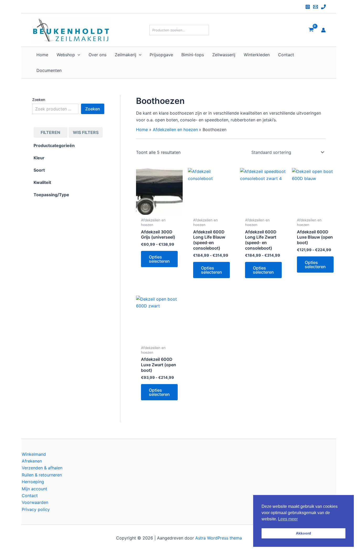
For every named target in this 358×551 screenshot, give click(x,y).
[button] (77, 55)
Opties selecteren (159, 259)
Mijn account (34, 488)
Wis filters (86, 132)
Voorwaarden (35, 502)
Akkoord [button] (303, 533)
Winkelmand (34, 454)
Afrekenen (32, 461)
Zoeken (38, 99)
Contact (30, 495)
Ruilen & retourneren (42, 474)
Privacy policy (36, 509)
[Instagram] (307, 6)
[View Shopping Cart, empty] (311, 30)
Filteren (50, 132)
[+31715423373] (323, 6)
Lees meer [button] (288, 519)
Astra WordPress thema (218, 538)
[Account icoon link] (323, 30)
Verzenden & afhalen (42, 467)
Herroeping (33, 481)
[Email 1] (315, 6)
